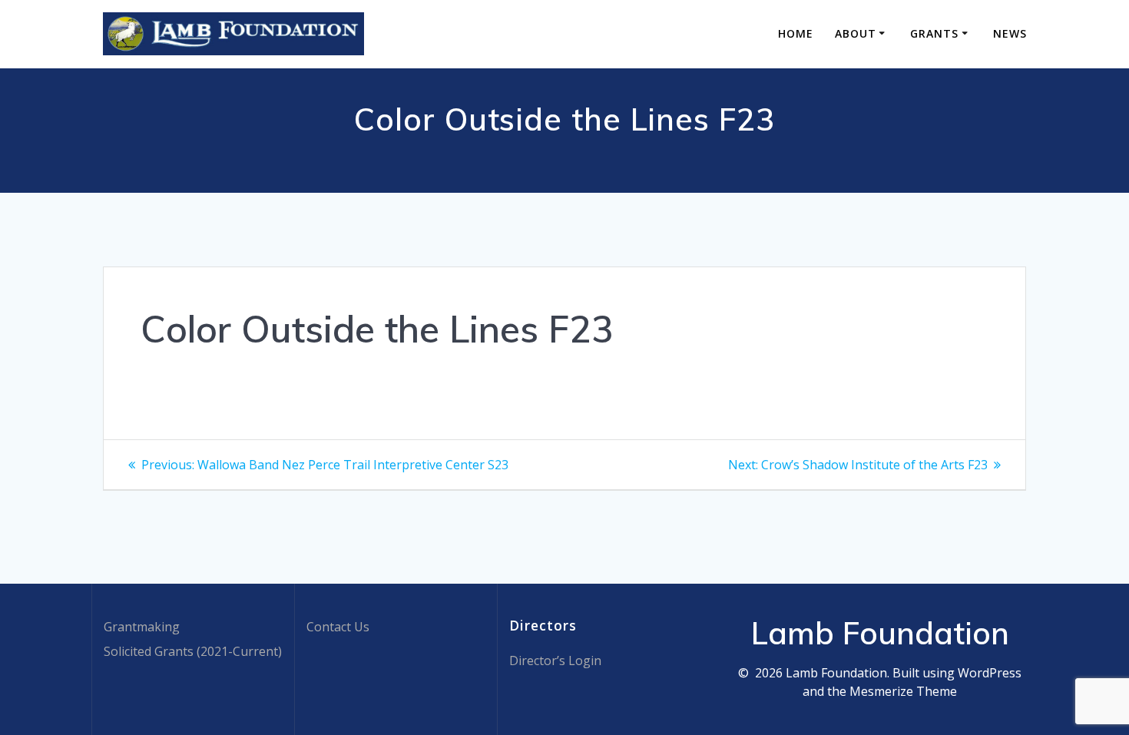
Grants (934, 33)
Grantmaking (142, 626)
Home (795, 33)
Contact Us (337, 626)
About (855, 33)
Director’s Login (555, 660)
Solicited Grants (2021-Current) (193, 651)
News (1010, 33)
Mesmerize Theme (903, 691)
